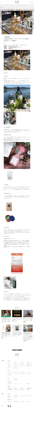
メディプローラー (23, 373)
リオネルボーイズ (29, 395)
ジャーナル (1, 6)
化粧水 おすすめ (16, 401)
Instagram (8, 406)
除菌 (8, 367)
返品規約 (22, 388)
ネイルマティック (16, 373)
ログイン (9, 379)
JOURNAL (2, 393)
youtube (12, 406)
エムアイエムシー (23, 372)
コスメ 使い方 (22, 401)
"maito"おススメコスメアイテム (18, 367)
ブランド (9, 370)
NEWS (8, 395)
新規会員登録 (16, 379)
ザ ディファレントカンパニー (18, 372)
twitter (10, 406)
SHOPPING (2, 360)
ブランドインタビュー (23, 395)
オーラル (15, 363)
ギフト (21, 366)
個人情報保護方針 (10, 389)
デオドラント (28, 363)
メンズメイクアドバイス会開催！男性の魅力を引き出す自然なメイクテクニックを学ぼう (17, 333)
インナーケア (9, 366)
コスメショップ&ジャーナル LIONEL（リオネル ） (17, 2)
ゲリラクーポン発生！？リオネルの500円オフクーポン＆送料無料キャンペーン (17, 319)
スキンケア (9, 362)
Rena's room (15, 395)
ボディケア (15, 362)
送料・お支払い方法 (10, 388)
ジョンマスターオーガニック (11, 373)
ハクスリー (28, 372)
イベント (8, 42)
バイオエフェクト (10, 372)
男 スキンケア (29, 401)
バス (14, 366)
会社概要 (28, 389)
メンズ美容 (9, 401)
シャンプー (15, 383)
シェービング (22, 363)
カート (32, 2)
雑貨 (27, 366)
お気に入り (31, 2)
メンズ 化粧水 (9, 383)
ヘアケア (22, 362)
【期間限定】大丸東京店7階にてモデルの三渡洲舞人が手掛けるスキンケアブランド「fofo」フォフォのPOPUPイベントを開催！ (6, 334)
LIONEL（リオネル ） (17, 355)
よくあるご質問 (16, 389)
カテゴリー (9, 360)
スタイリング (28, 362)
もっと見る (9, 374)
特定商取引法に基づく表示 (30, 388)
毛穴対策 (28, 383)
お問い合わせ (22, 389)
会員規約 (15, 388)
